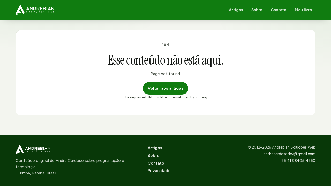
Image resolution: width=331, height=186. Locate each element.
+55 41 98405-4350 (297, 160)
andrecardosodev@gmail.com (289, 154)
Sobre (256, 9)
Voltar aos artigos (165, 88)
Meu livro (303, 9)
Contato (278, 9)
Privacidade (159, 170)
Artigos (236, 9)
